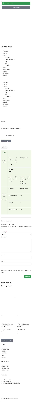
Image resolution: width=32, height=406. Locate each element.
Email (2, 261)
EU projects (5, 73)
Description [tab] (4, 146)
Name (2, 255)
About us (5, 53)
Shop (4, 67)
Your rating (4, 232)
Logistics (5, 71)
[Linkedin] (3, 393)
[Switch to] (17, 78)
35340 (4, 326)
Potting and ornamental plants (8, 324)
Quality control (6, 69)
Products (5, 55)
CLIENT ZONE (7, 47)
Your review (4, 237)
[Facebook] (3, 389)
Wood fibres (7, 65)
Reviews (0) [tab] (5, 148)
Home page (5, 51)
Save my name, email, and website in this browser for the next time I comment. (16, 271)
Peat (6, 61)
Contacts (5, 75)
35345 (19, 326)
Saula (6, 63)
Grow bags (7, 57)
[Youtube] (18, 389)
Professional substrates (10, 59)
